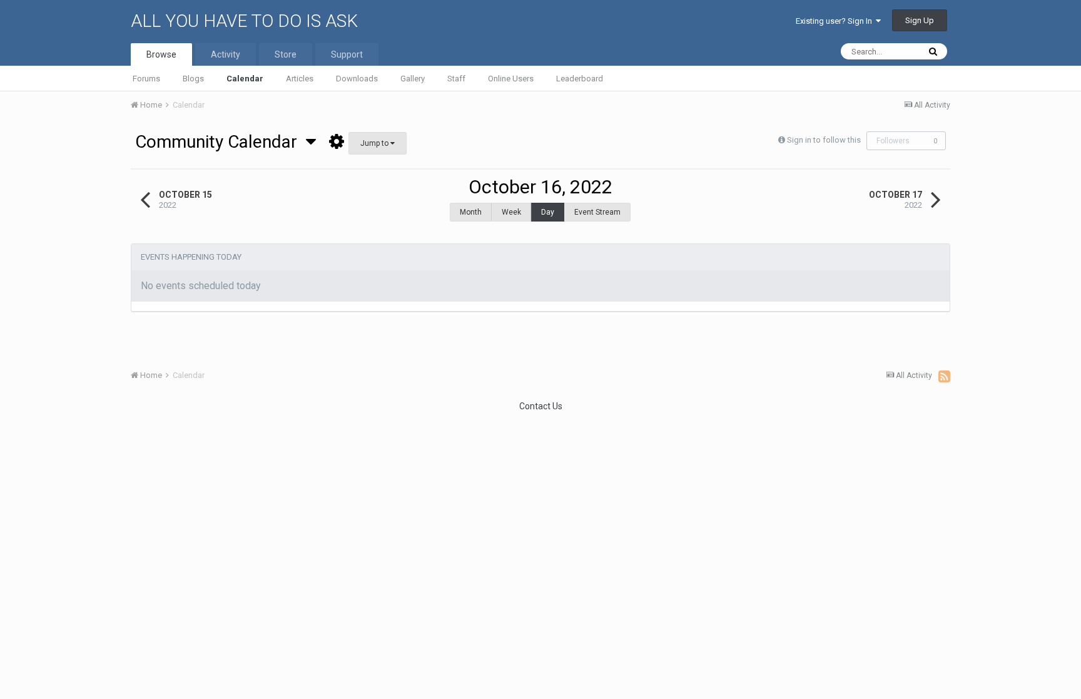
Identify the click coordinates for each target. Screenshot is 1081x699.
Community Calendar (220, 141)
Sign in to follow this (824, 140)
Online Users (511, 78)
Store (286, 54)
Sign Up (919, 20)
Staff (456, 78)
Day (547, 212)
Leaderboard (579, 78)
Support (347, 54)
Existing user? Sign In (836, 21)
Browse (161, 54)
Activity (225, 54)
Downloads (357, 78)
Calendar (244, 78)
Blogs (193, 78)
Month (471, 212)
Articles (299, 78)
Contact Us (540, 406)
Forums (146, 78)
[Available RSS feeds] (944, 376)
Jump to (375, 143)
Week (511, 212)
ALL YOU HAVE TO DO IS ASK (244, 21)
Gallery (412, 78)
